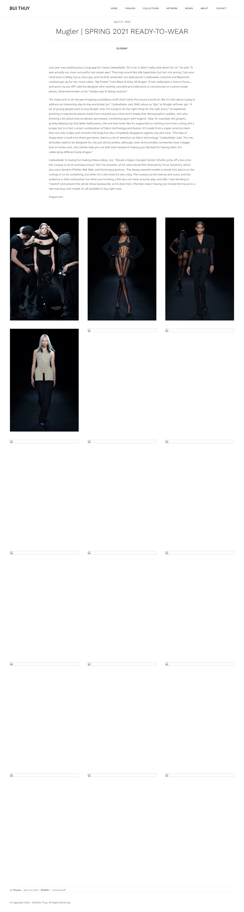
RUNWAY (122, 48)
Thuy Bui (17, 890)
